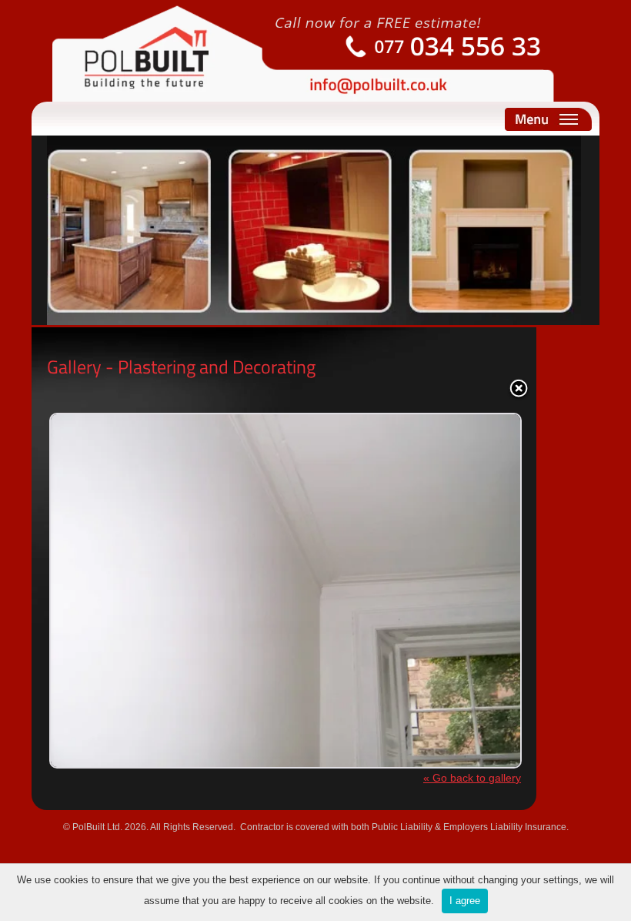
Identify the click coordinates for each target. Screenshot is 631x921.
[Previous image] (130, 579)
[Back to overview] (518, 389)
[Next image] (438, 579)
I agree (464, 900)
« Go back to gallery (472, 778)
